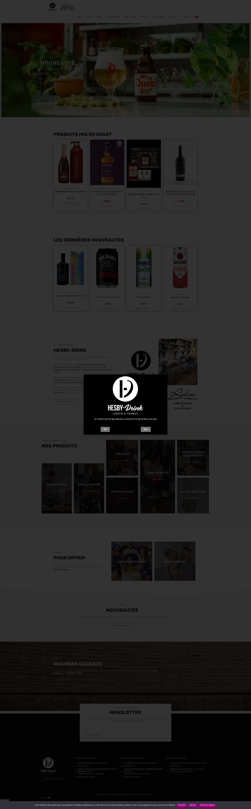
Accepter (182, 805)
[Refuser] (247, 805)
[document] (125, 404)
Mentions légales (207, 805)
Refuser (193, 805)
